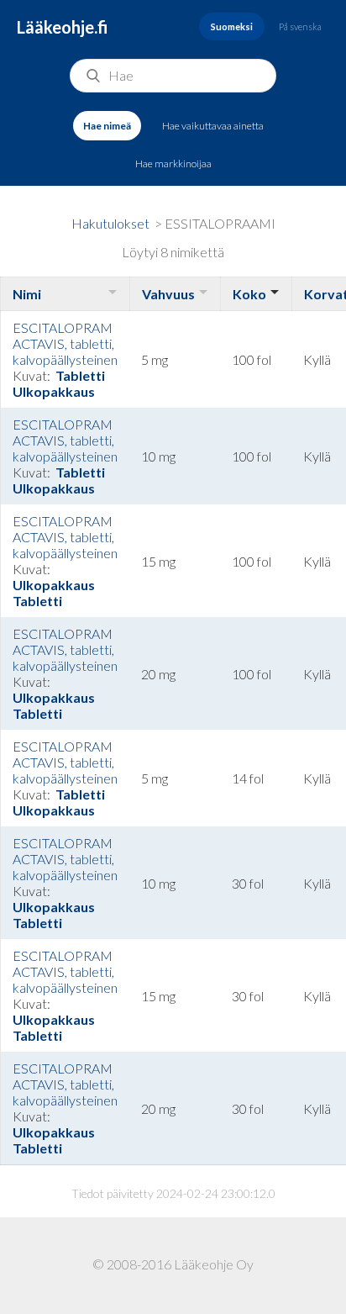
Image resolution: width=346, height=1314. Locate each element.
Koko (249, 294)
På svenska (300, 26)
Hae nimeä (107, 125)
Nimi (27, 294)
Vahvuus (168, 294)
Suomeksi (232, 26)
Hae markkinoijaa (173, 163)
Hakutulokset (110, 223)
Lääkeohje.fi (62, 27)
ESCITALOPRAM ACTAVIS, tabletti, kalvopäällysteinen (65, 343)
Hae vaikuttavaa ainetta (213, 125)
